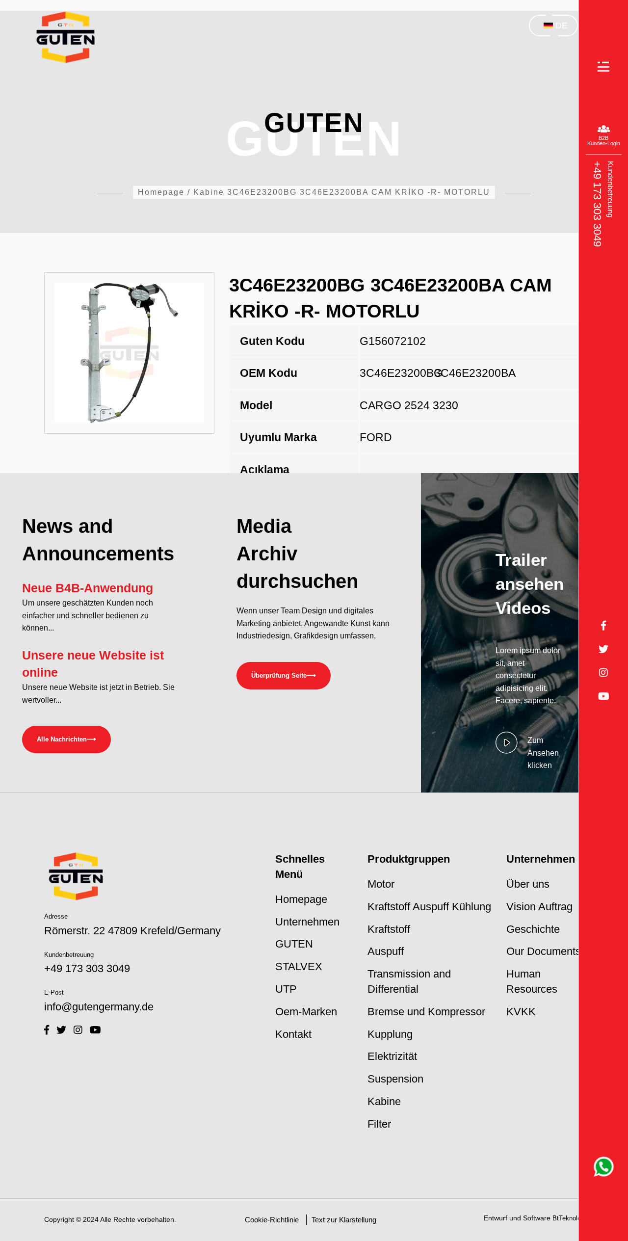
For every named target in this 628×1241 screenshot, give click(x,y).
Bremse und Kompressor (426, 1011)
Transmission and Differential (409, 981)
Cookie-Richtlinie (272, 1219)
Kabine (208, 192)
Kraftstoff (388, 929)
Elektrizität (392, 1056)
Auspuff (385, 951)
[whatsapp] (603, 1166)
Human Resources (531, 981)
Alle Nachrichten (66, 739)
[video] (507, 752)
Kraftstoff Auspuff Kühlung (429, 906)
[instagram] (78, 1030)
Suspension (395, 1079)
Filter (379, 1124)
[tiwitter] (61, 1030)
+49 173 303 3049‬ (596, 203)
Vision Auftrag (539, 906)
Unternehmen (307, 922)
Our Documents (543, 951)
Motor (380, 884)
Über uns (528, 884)
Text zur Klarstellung (344, 1219)
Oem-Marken (306, 1011)
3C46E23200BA (469, 373)
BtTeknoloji (568, 1218)
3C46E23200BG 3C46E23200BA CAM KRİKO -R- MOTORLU (358, 192)
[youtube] (95, 1030)
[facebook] (46, 1030)
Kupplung (390, 1034)
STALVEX (298, 966)
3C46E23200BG (395, 373)
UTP (286, 989)
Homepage (161, 192)
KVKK (521, 1011)
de (561, 25)
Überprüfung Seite (283, 675)
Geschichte (533, 929)
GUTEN (294, 944)
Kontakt (293, 1034)
